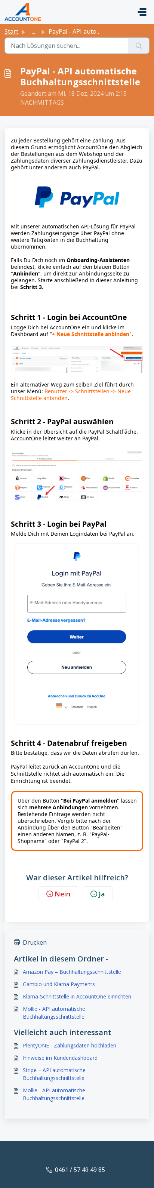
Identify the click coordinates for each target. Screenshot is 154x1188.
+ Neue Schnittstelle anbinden (90, 334)
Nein (62, 893)
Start (11, 31)
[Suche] (139, 45)
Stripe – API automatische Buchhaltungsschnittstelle (54, 1074)
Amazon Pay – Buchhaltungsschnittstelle (72, 971)
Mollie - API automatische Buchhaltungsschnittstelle (54, 1012)
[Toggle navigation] (142, 12)
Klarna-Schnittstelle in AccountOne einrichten (77, 996)
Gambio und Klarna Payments (59, 984)
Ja (102, 893)
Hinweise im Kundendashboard (60, 1057)
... (33, 31)
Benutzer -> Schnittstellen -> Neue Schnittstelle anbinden (71, 394)
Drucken (35, 942)
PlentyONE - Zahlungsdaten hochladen (69, 1045)
